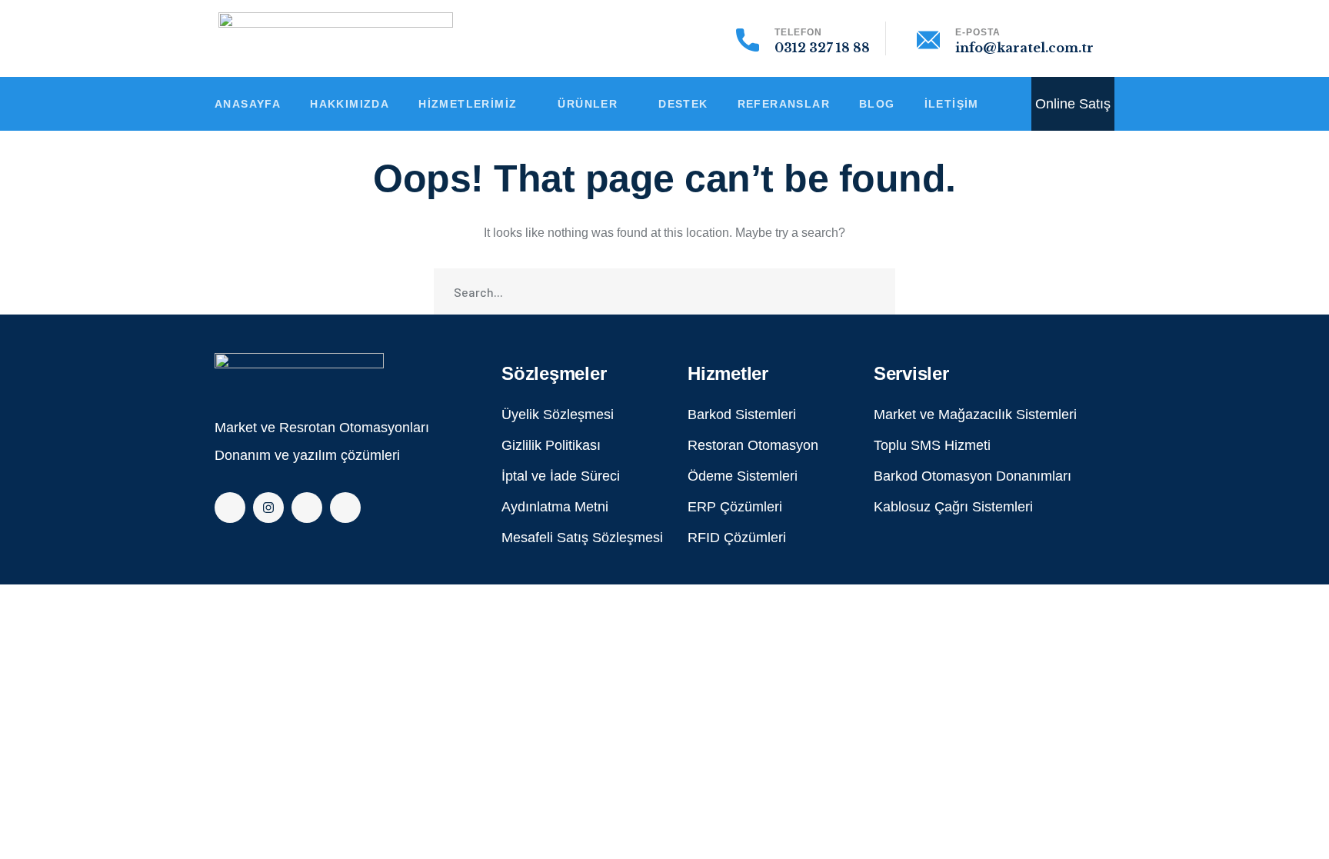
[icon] (230, 507)
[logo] (299, 371)
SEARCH (872, 291)
